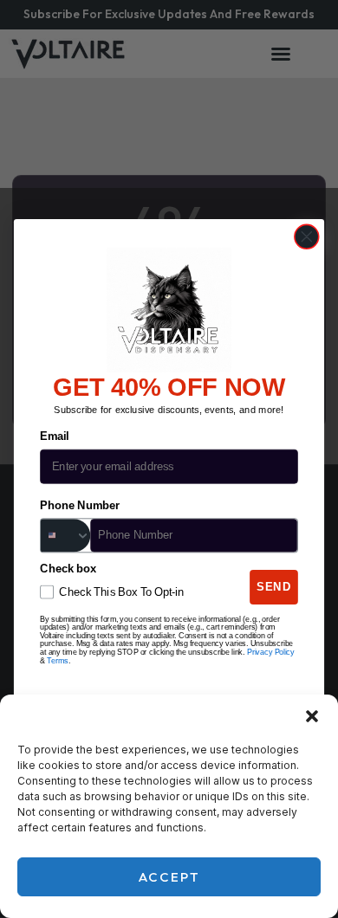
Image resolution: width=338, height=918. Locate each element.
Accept (169, 877)
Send (274, 587)
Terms (57, 660)
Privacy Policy (271, 652)
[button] (312, 716)
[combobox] (65, 535)
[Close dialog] (307, 236)
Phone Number (80, 506)
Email (54, 436)
